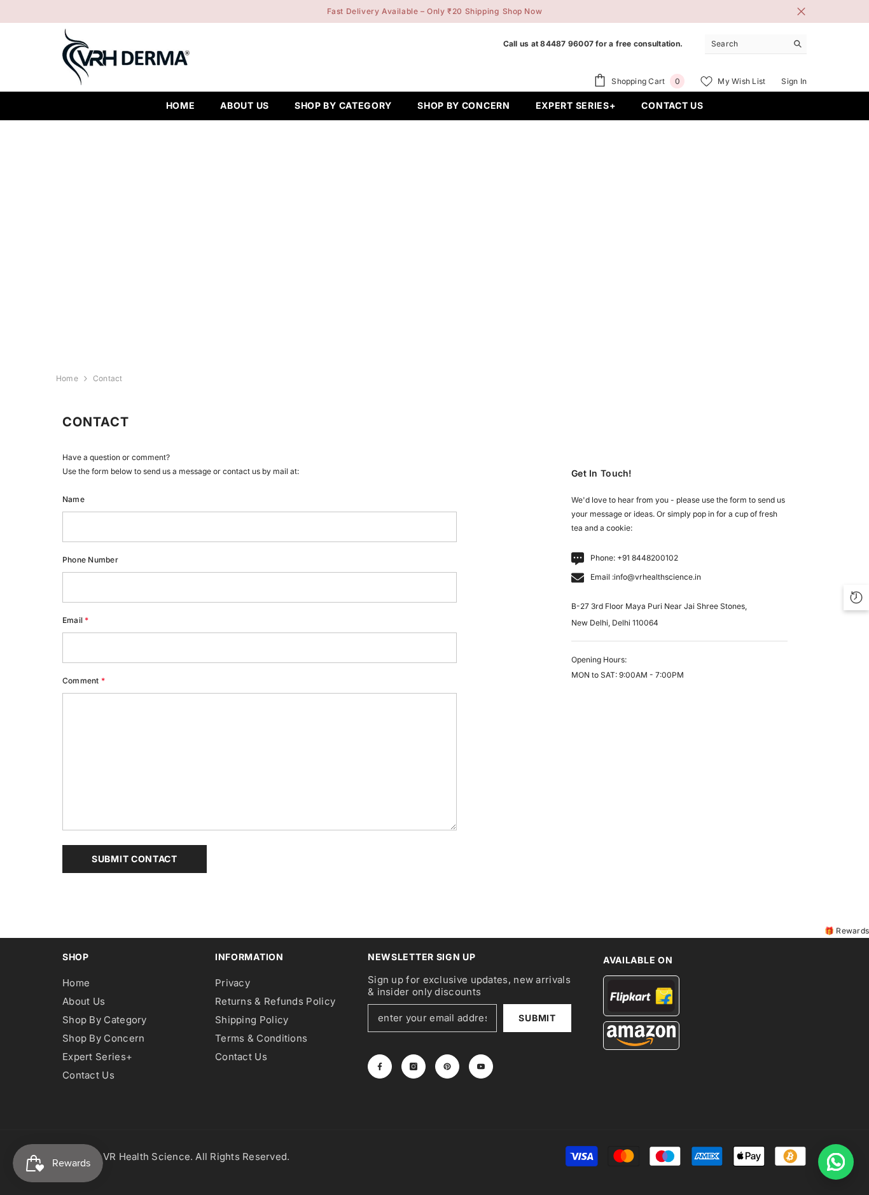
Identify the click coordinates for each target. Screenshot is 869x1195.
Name (73, 499)
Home (67, 378)
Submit (536, 1017)
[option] (434, 11)
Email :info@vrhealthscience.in (645, 577)
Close (801, 11)
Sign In (794, 81)
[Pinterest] (447, 1066)
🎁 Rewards (846, 930)
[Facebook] (380, 1066)
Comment (83, 680)
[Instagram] (413, 1066)
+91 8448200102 (647, 558)
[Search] (756, 44)
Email (75, 620)
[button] (134, 859)
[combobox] (746, 43)
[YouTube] (481, 1066)
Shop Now (523, 11)
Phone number (90, 559)
